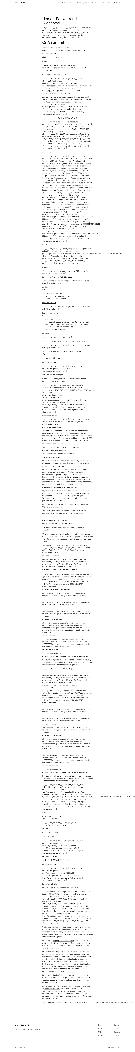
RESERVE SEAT (48, 333)
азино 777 (70, 927)
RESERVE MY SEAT (49, 302)
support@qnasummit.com (52, 832)
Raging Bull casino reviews (63, 940)
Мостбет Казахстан (52, 989)
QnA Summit (20, 3)
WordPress (117, 1047)
